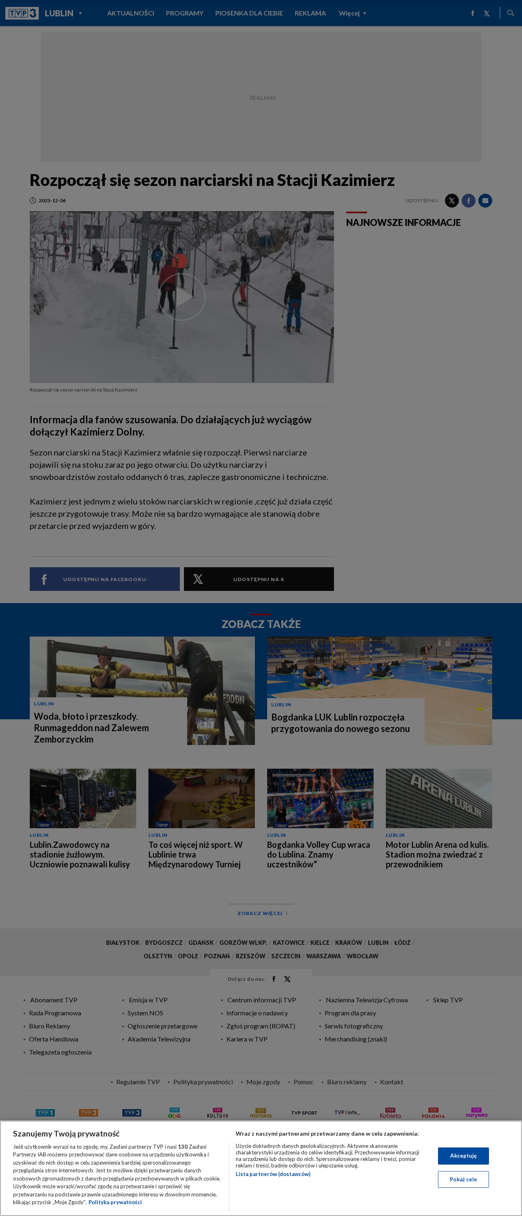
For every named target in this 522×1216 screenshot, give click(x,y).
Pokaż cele (463, 1179)
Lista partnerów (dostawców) (273, 1174)
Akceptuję (463, 1155)
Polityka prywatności (115, 1202)
